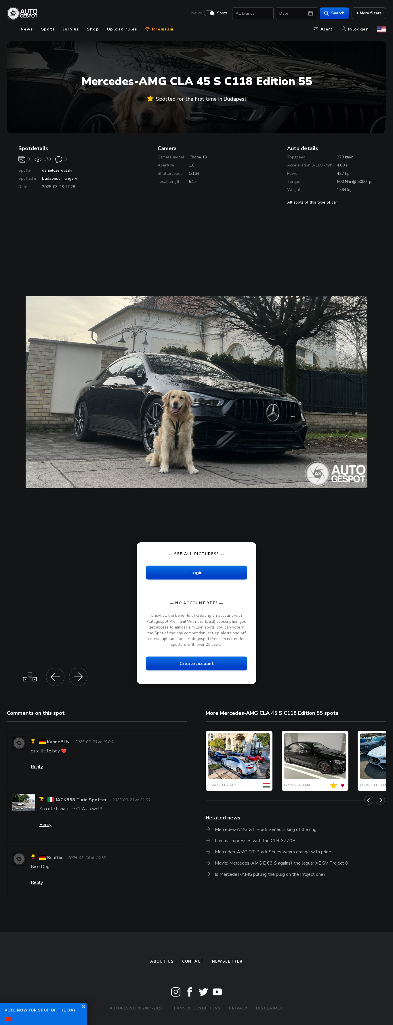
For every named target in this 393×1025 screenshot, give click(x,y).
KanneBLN (58, 742)
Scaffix (54, 858)
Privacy (238, 1008)
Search (338, 13)
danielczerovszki (57, 170)
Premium (161, 29)
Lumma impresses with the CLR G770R (255, 841)
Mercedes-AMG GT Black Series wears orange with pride (273, 852)
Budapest (51, 178)
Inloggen (358, 29)
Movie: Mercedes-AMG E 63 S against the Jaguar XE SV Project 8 (281, 863)
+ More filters (368, 13)
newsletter (227, 961)
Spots (222, 13)
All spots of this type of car (312, 202)
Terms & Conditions (196, 1008)
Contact (193, 961)
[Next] (380, 800)
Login (196, 573)
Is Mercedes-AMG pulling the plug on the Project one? (270, 874)
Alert (326, 29)
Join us (71, 29)
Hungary (69, 178)
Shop (93, 29)
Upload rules (122, 29)
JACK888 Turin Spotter (81, 800)
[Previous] (369, 800)
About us (162, 961)
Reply (37, 767)
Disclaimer (269, 1008)
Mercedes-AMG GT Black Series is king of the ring (265, 829)
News (196, 13)
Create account (197, 663)
